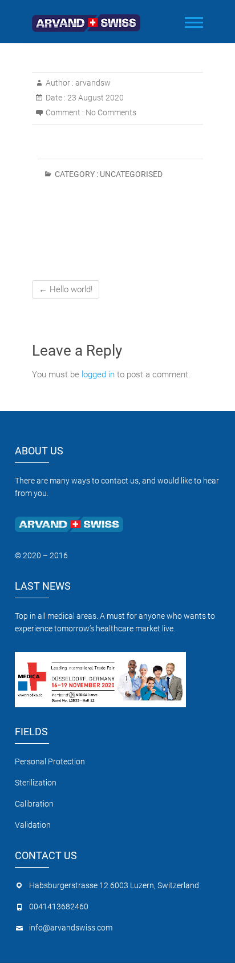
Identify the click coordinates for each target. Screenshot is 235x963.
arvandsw (92, 82)
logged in (98, 374)
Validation (33, 824)
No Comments (111, 112)
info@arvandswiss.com (70, 927)
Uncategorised (131, 174)
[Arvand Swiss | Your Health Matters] (89, 19)
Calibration (35, 803)
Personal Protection (50, 761)
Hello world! (65, 289)
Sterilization (35, 782)
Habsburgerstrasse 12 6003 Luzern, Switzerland (114, 885)
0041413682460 (58, 906)
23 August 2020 (95, 97)
